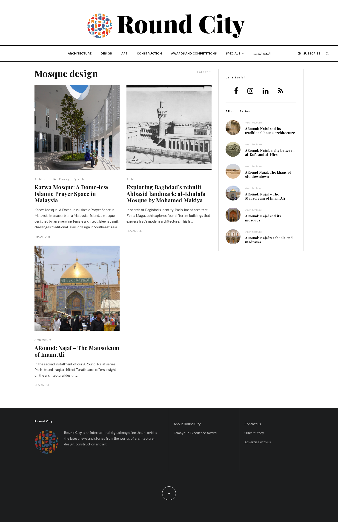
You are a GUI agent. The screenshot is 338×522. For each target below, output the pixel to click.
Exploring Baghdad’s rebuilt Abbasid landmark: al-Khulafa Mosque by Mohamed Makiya (165, 194)
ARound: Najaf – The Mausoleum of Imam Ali (76, 351)
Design (106, 53)
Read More (42, 236)
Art (124, 53)
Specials (233, 53)
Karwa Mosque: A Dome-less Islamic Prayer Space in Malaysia (71, 194)
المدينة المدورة (261, 53)
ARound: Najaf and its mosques (263, 218)
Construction (149, 53)
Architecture (80, 53)
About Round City (187, 424)
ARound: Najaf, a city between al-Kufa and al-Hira (270, 152)
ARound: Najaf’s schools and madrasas (269, 240)
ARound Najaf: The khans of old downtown (268, 174)
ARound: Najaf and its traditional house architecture (270, 130)
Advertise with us (257, 442)
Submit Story (254, 433)
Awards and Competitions (194, 53)
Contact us (252, 424)
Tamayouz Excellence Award (195, 433)
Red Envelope (62, 179)
